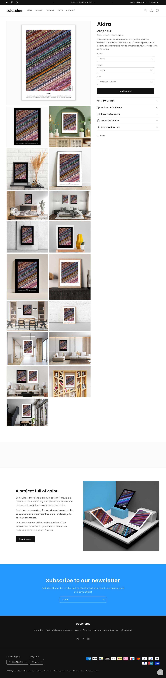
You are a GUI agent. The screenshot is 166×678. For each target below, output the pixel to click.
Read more (25, 539)
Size (99, 76)
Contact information (75, 671)
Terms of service (44, 671)
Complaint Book (124, 630)
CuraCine (38, 630)
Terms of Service (83, 630)
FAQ (48, 630)
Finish (99, 65)
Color (99, 54)
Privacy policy (29, 671)
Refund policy (59, 671)
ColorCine (17, 671)
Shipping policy (92, 671)
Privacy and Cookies (104, 630)
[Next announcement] (113, 2)
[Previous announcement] (53, 2)
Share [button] (102, 135)
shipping (119, 35)
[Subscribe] (103, 600)
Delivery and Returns (62, 630)
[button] (146, 10)
